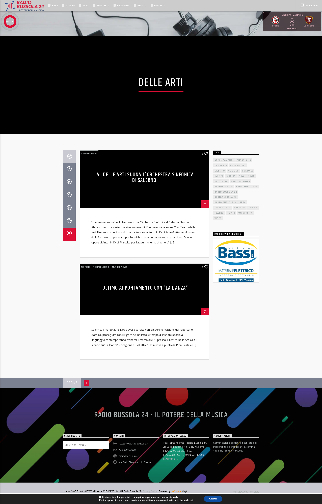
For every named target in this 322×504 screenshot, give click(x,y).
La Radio (70, 6)
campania (220, 165)
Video (218, 218)
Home (55, 6)
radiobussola (223, 186)
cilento (219, 170)
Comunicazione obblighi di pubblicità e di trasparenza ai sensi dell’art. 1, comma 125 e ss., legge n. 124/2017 (235, 446)
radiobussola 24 (225, 197)
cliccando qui (186, 500)
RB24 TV (142, 6)
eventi (218, 176)
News (86, 6)
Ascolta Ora (311, 6)
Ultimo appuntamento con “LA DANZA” (145, 288)
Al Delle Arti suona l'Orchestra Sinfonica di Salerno (145, 178)
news (251, 176)
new (241, 176)
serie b (253, 207)
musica (230, 176)
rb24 (243, 202)
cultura (247, 170)
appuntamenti (223, 160)
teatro (219, 212)
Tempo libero (89, 153)
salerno (239, 207)
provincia (221, 181)
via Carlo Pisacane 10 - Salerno (135, 462)
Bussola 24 (244, 160)
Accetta (213, 498)
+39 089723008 (127, 449)
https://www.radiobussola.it (133, 443)
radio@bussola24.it (129, 456)
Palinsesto (103, 6)
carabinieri (237, 165)
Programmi (123, 6)
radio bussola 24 (225, 191)
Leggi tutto (169, 458)
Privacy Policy (150, 491)
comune (233, 170)
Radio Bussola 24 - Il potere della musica (161, 415)
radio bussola (240, 181)
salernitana (222, 207)
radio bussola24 (225, 202)
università (245, 212)
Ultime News (119, 266)
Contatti (159, 6)
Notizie (85, 266)
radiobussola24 (246, 186)
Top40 (231, 212)
